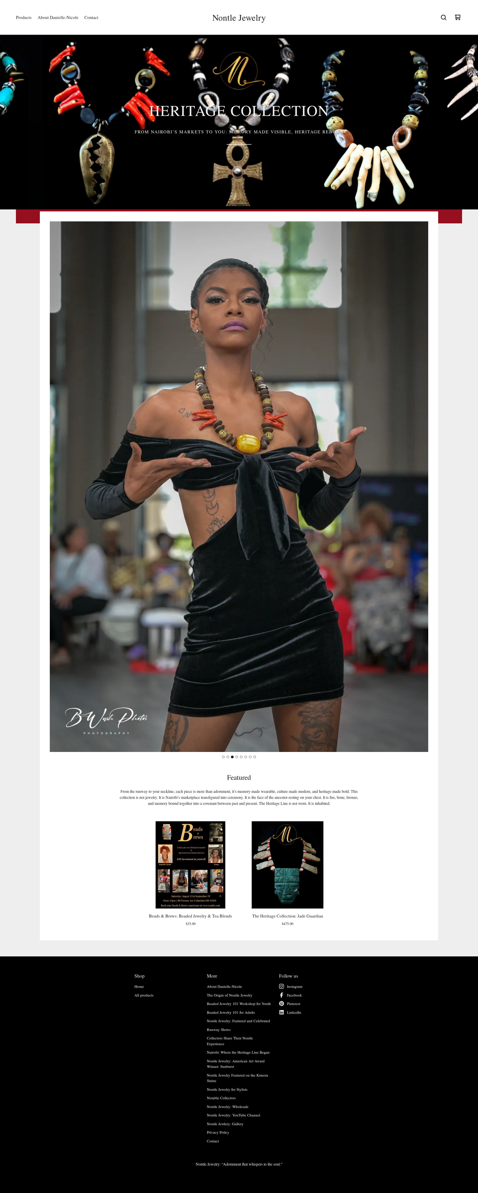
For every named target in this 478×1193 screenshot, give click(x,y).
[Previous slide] (58, 487)
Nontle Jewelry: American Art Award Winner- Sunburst (236, 1063)
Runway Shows (219, 1029)
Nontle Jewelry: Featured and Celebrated (238, 1020)
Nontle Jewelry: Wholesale (227, 1106)
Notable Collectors (221, 1097)
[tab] (223, 757)
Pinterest (293, 1003)
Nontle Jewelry (239, 17)
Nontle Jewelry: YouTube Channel (233, 1114)
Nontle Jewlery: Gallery (225, 1123)
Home (139, 986)
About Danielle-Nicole (58, 17)
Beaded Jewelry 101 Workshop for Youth (239, 1003)
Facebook (294, 995)
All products (144, 995)
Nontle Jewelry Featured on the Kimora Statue (237, 1078)
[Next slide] (420, 487)
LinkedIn (294, 1012)
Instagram (294, 986)
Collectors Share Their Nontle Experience (230, 1040)
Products (24, 17)
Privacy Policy (218, 1132)
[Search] (443, 17)
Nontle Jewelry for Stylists (227, 1089)
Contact (91, 17)
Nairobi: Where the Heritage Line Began (238, 1052)
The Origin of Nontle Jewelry (229, 995)
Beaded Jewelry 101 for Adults (231, 1012)
